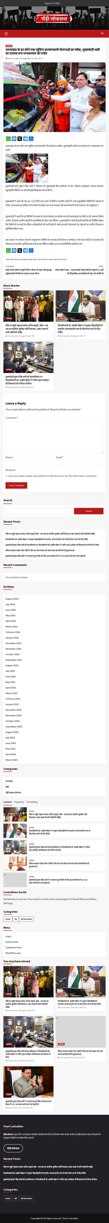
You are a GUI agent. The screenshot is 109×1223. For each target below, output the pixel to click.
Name (10, 457)
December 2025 (13, 643)
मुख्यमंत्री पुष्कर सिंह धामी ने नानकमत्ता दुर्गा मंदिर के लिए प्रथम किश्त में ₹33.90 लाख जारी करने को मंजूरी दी (45, 556)
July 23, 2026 (25, 1108)
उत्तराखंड (8, 46)
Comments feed (13, 947)
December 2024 (13, 710)
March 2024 (11, 760)
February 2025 (13, 698)
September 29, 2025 (30, 58)
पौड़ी (7, 786)
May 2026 (10, 615)
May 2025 (10, 682)
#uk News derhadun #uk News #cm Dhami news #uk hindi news (39, 259)
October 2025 (13, 654)
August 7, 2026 (77, 336)
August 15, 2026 (26, 336)
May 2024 (10, 748)
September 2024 (14, 726)
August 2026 (12, 598)
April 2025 (11, 687)
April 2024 (11, 754)
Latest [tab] (7, 802)
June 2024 (11, 743)
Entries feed (12, 942)
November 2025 (13, 648)
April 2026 (11, 621)
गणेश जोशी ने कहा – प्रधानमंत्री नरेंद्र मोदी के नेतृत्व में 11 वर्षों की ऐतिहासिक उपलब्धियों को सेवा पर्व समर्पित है (79, 270)
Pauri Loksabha (13, 58)
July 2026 (10, 604)
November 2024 (13, 715)
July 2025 (10, 671)
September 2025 (14, 660)
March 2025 (11, 693)
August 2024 (12, 732)
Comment (12, 417)
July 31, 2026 (77, 1058)
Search (7, 500)
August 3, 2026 (25, 387)
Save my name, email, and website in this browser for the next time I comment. (53, 475)
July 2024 (10, 737)
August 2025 (12, 665)
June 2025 (11, 676)
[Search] (102, 33)
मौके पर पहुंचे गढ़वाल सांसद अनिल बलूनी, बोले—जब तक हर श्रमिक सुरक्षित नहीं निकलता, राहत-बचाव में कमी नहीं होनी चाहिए (27, 329)
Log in (8, 936)
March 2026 (11, 626)
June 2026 (11, 610)
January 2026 (12, 637)
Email (59, 457)
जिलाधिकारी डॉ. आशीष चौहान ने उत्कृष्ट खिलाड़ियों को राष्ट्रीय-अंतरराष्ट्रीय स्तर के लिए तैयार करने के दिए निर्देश (80, 329)
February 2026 (13, 632)
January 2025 (12, 704)
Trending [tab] (32, 802)
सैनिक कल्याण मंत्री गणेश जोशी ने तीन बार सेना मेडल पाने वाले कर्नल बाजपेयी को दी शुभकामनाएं (40, 550)
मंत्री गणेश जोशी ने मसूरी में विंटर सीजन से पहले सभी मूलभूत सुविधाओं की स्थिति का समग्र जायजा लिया (29, 270)
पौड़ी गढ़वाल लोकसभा (13, 792)
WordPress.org (13, 953)
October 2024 (13, 721)
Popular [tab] (19, 802)
